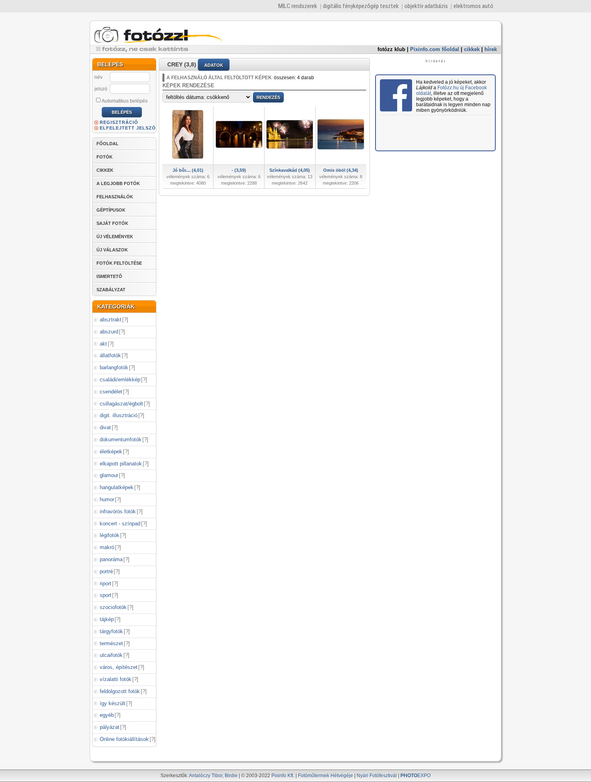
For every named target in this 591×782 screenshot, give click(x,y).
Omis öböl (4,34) (340, 170)
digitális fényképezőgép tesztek (361, 6)
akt (103, 344)
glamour (109, 475)
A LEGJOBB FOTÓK (118, 183)
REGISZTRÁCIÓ (119, 122)
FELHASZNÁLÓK (114, 196)
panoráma (111, 559)
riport (105, 583)
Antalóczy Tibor (205, 775)
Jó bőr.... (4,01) (187, 170)
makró (107, 547)
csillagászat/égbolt (121, 404)
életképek (111, 452)
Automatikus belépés (125, 101)
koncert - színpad (120, 524)
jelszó (100, 89)
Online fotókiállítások (124, 739)
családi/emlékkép (120, 380)
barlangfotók (114, 367)
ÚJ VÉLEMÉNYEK (114, 236)
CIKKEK (104, 170)
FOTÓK (104, 156)
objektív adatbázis (426, 6)
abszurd (109, 332)
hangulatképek (116, 487)
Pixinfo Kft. (282, 775)
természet (111, 643)
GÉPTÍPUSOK (110, 210)
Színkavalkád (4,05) (289, 170)
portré (106, 571)
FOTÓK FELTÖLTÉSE (119, 263)
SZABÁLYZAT (110, 289)
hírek (490, 49)
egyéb (107, 715)
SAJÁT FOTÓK (112, 223)
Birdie (231, 775)
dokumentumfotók (121, 439)
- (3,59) (239, 170)
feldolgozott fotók (120, 691)
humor (107, 499)
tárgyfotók (111, 631)
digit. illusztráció (118, 415)
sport (105, 595)
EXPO (415, 775)
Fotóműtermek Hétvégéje (325, 775)
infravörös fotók (118, 511)
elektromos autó (473, 6)
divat (105, 427)
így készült (112, 703)
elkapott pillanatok (121, 464)
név (98, 77)
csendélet (111, 392)
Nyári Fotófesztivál (377, 775)
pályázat (109, 727)
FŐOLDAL (107, 143)
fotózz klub (391, 49)
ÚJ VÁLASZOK (112, 249)
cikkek (472, 49)
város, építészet (118, 667)
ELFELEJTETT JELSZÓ (128, 128)
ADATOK (213, 65)
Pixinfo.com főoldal (434, 49)
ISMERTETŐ (109, 276)
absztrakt (110, 320)
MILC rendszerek (297, 6)
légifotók (109, 535)
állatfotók (110, 355)
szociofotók (113, 607)
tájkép (107, 619)
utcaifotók (111, 655)
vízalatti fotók (115, 679)
